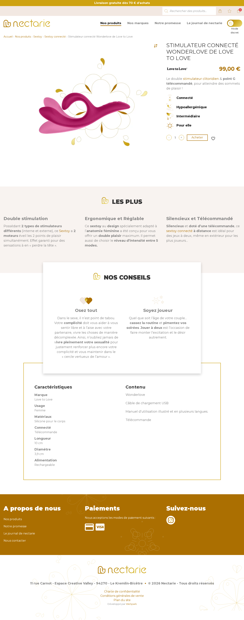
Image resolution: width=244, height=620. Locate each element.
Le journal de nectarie (204, 23)
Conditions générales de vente (122, 595)
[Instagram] (170, 522)
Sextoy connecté (55, 36)
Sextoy (37, 36)
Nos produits (110, 23)
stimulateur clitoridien (201, 79)
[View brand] (177, 70)
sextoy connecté (179, 231)
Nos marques (138, 23)
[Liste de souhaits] (229, 11)
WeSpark (131, 604)
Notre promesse (168, 23)
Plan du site (122, 600)
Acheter (197, 137)
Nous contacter (15, 540)
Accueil (8, 36)
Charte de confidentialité (122, 591)
